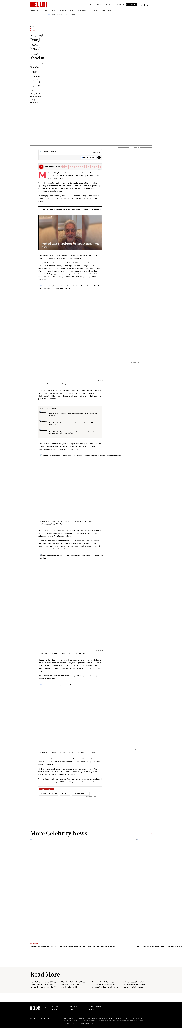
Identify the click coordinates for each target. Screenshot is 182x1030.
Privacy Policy (135, 1018)
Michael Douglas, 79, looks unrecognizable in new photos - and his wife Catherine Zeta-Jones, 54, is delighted (71, 432)
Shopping (95, 10)
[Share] (99, 157)
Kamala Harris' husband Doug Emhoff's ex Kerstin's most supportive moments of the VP (43, 984)
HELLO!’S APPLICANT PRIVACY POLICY (130, 1021)
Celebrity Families (48, 794)
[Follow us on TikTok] (41, 1018)
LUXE (103, 10)
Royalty (44, 10)
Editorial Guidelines (107, 1021)
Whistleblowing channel (117, 1018)
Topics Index (93, 1009)
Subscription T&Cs (95, 1006)
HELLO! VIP (110, 10)
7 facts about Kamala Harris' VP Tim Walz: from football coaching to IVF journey (136, 984)
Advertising (57, 1009)
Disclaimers (68, 1018)
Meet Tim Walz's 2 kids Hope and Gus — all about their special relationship (73, 984)
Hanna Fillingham (50, 151)
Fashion (53, 10)
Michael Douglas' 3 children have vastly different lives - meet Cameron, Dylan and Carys (73, 414)
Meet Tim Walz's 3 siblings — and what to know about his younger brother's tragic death (105, 984)
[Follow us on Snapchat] (48, 1018)
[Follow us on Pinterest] (51, 1018)
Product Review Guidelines (82, 1023)
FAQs (72, 1009)
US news (65, 794)
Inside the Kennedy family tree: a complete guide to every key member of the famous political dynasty (73, 946)
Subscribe (131, 4)
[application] (70, 232)
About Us (55, 1006)
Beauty (71, 10)
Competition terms (89, 1021)
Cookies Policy (80, 1018)
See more (146, 833)
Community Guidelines (97, 1018)
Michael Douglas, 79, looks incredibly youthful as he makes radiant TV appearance (71, 423)
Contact (73, 1006)
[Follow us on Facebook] (34, 1018)
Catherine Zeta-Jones (74, 186)
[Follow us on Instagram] (31, 1018)
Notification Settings (72, 1021)
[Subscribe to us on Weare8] (55, 1018)
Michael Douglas (54, 173)
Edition (108, 5)
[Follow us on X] (38, 1018)
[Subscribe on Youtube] (45, 1018)
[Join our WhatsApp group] (58, 1018)
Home (32, 26)
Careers (67, 1023)
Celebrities (34, 10)
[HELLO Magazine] (38, 5)
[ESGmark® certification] (43, 1008)
